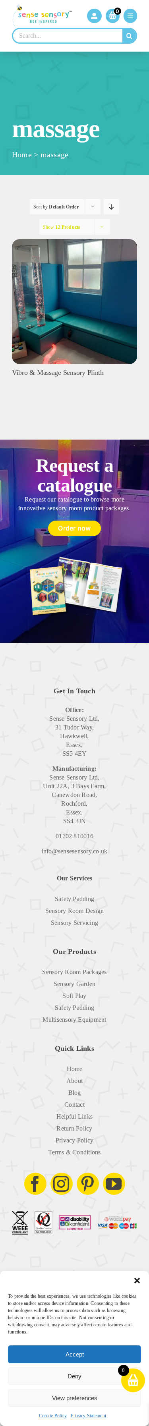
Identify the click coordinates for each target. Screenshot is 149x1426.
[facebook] (35, 1184)
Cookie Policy (53, 1415)
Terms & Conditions (74, 1152)
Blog (74, 1092)
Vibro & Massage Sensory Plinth (58, 372)
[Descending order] (111, 206)
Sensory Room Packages (74, 972)
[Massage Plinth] (74, 242)
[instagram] (61, 1184)
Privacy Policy (74, 1140)
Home (22, 154)
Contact (74, 1104)
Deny (74, 1376)
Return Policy (74, 1128)
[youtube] (114, 1184)
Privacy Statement (88, 1415)
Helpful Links (74, 1116)
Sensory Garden (74, 983)
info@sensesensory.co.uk (75, 851)
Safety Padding (74, 898)
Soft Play (74, 995)
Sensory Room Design (74, 910)
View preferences (74, 1398)
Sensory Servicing (74, 922)
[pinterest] (88, 1184)
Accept (75, 1354)
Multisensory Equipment (74, 1019)
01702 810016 (74, 836)
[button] (137, 1281)
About (74, 1080)
